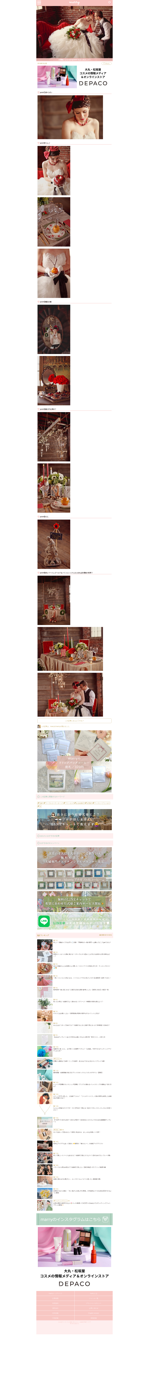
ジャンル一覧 (93, 1298)
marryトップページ (55, 1293)
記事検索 (55, 1298)
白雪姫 (88, 803)
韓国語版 (94, 1318)
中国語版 (55, 1318)
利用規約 (55, 1303)
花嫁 (40, 803)
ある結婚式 (80, 803)
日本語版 (55, 1313)
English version (93, 1313)
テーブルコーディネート (53, 803)
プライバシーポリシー (93, 1303)
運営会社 (55, 1308)
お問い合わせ (93, 1308)
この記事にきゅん (74, 721)
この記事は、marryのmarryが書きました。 (56, 726)
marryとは (93, 1293)
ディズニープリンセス (102, 803)
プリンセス (69, 803)
